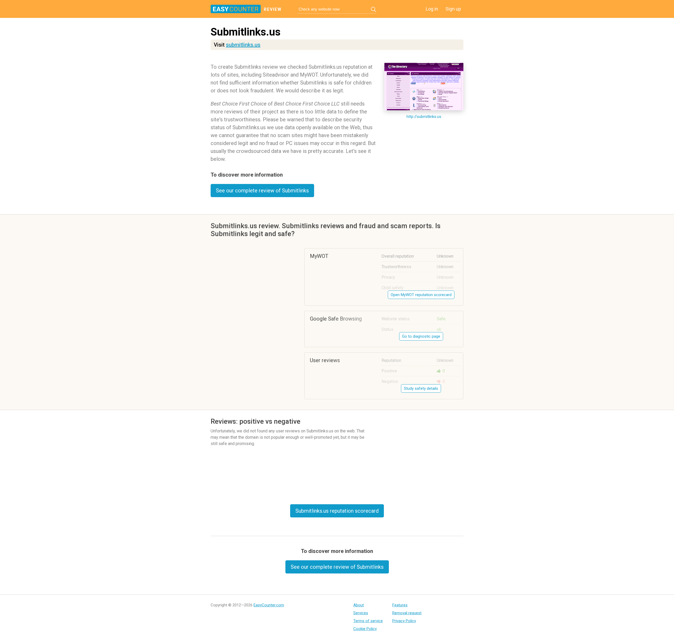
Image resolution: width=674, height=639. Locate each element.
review (273, 9)
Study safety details (421, 388)
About (358, 605)
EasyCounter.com (269, 605)
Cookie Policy (365, 628)
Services (360, 613)
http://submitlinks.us (424, 116)
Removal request (407, 613)
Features (400, 605)
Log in (432, 9)
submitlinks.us (243, 45)
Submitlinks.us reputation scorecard (337, 511)
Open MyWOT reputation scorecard (421, 294)
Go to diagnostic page (421, 336)
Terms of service (368, 620)
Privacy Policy (404, 620)
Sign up (453, 9)
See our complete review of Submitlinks (262, 190)
